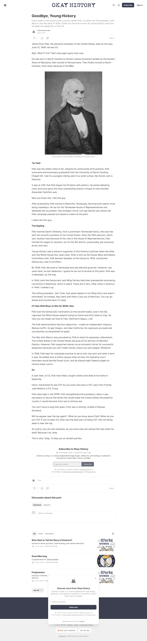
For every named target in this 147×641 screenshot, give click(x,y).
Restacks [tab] (47, 505)
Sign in (140, 5)
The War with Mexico (42, 337)
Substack (62, 636)
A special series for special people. (45, 559)
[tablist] (42, 505)
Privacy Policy (90, 615)
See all (36, 590)
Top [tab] (34, 534)
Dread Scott (63, 360)
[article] (73, 545)
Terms (76, 625)
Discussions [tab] (49, 534)
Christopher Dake (43, 30)
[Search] (113, 5)
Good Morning (39, 556)
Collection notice (86, 625)
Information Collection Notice (73, 615)
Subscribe (128, 5)
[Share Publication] (118, 5)
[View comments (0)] (42, 38)
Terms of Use (84, 612)
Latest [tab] (40, 534)
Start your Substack (67, 630)
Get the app (84, 630)
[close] (95, 578)
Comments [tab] (37, 505)
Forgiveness (38, 572)
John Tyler (59, 293)
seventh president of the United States (61, 235)
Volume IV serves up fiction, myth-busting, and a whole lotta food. (58, 543)
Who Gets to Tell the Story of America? (52, 540)
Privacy (70, 625)
